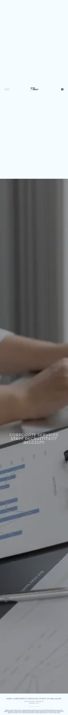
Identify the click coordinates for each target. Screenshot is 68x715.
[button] (7, 89)
